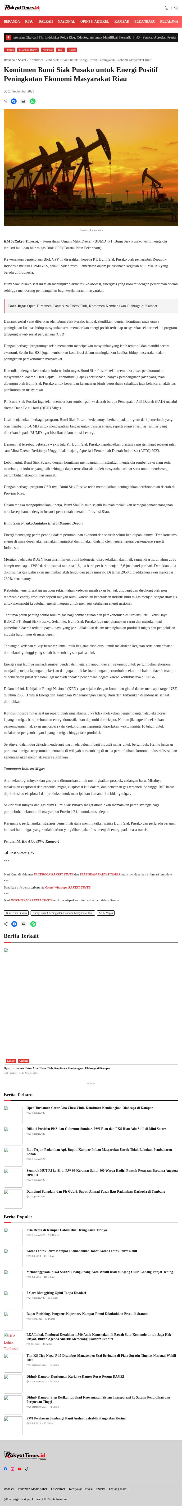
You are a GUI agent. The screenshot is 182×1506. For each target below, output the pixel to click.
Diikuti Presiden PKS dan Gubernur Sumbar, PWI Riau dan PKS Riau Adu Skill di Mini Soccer (96, 1129)
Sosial (72, 50)
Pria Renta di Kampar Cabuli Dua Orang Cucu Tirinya (67, 1230)
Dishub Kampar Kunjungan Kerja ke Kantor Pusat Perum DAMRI (75, 1376)
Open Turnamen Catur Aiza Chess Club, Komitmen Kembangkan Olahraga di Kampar (92, 306)
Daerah (46, 21)
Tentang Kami (118, 1489)
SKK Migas (106, 913)
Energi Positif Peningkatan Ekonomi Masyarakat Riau (63, 913)
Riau (29, 21)
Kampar (121, 21)
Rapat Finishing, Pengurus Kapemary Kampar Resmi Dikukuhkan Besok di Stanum (88, 1314)
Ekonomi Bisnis (28, 50)
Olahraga (23, 1060)
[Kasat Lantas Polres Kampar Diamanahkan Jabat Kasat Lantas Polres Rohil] (13, 1265)
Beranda (12, 21)
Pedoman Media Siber (32, 1489)
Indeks (100, 1489)
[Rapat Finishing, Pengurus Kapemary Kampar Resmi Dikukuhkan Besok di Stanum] (13, 1327)
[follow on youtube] (19, 1469)
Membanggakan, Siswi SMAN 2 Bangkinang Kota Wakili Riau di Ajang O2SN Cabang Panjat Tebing (100, 1272)
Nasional (66, 21)
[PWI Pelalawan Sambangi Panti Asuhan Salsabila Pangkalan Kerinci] (13, 1432)
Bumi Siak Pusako (16, 913)
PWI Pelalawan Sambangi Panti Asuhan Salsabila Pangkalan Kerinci (76, 1418)
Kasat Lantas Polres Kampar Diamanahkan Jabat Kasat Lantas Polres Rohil (82, 1251)
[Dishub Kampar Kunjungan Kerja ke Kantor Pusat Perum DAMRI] (13, 1390)
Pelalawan (170, 21)
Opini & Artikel (94, 21)
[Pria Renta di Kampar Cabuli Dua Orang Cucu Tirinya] (13, 1244)
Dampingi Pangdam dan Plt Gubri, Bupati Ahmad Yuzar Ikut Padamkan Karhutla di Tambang (96, 1191)
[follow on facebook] (5, 1469)
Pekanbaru (144, 21)
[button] (167, 8)
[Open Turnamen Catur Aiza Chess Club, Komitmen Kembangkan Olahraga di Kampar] (91, 1061)
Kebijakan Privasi (81, 1489)
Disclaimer (58, 1489)
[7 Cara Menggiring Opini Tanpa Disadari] (13, 1306)
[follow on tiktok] (26, 1469)
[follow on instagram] (12, 1469)
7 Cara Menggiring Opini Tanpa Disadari (56, 1293)
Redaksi (9, 1489)
